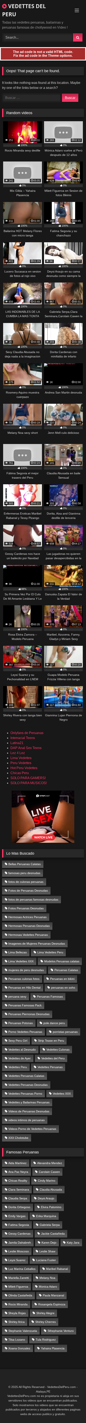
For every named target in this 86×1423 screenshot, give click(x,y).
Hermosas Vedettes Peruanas (28, 934)
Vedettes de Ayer (19, 1058)
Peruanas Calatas (66, 970)
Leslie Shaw (47, 1251)
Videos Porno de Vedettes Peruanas (32, 1128)
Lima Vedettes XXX (21, 961)
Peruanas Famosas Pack (25, 1005)
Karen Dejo (49, 1242)
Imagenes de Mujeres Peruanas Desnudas (36, 943)
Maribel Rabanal (57, 1268)
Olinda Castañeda (20, 1295)
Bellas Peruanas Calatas (24, 864)
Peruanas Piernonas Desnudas (28, 1014)
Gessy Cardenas (19, 1233)
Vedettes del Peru (53, 1058)
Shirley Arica (16, 1321)
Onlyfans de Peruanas (26, 733)
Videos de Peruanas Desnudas (28, 1111)
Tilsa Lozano (16, 1339)
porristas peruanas (65, 1031)
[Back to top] (73, 1411)
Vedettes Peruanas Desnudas (28, 1084)
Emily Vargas (16, 1216)
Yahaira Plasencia (52, 1348)
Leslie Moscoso (18, 1251)
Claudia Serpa (17, 1198)
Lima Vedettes (21, 758)
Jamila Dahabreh (19, 1242)
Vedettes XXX (62, 1093)
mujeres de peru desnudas (26, 970)
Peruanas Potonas (20, 1023)
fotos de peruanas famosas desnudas (33, 899)
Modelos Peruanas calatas (61, 961)
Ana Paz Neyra (18, 1171)
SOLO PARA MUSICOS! (28, 783)
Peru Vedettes (20, 763)
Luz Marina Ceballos (21, 1268)
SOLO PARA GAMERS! (28, 778)
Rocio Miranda (18, 1304)
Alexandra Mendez (49, 1163)
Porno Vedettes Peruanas (25, 1031)
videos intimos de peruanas (26, 1120)
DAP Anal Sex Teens (26, 748)
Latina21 (16, 743)
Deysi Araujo (46, 1198)
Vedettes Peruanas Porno (25, 1093)
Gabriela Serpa (50, 1224)
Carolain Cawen (49, 1171)
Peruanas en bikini (62, 978)
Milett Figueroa (18, 1286)
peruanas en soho (63, 987)
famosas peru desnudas (24, 873)
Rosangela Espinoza (51, 1304)
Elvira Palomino (51, 1207)
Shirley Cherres (45, 1321)
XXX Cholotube (18, 1137)
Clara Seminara (18, 1189)
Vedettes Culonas (58, 1049)
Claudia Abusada (51, 1189)
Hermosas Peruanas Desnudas (29, 925)
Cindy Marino (46, 1180)
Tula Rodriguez (46, 1339)
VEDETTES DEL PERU (24, 10)
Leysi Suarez (16, 1260)
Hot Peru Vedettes (23, 768)
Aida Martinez (17, 1163)
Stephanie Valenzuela (22, 1330)
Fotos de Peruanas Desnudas (28, 890)
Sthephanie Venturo (61, 1330)
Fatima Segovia (18, 1224)
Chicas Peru (19, 773)
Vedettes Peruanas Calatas (26, 1075)
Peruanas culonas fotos (23, 978)
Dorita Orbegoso (19, 1207)
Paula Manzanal (53, 1295)
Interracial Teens (22, 738)
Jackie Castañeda (53, 1233)
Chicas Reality (17, 1180)
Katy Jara (73, 1242)
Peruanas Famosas (50, 996)
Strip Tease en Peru (51, 1040)
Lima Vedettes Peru (50, 952)
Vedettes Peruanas (50, 1067)
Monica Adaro (48, 1286)
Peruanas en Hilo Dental (24, 987)
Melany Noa (47, 1277)
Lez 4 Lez (17, 753)
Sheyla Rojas (17, 1313)
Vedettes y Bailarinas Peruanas (28, 1102)
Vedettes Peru (17, 1067)
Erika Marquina (46, 1216)
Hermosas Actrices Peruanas (27, 917)
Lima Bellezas (17, 952)
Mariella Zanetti (18, 1277)
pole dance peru (54, 1023)
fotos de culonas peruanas (25, 881)
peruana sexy (17, 996)
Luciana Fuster (46, 1260)
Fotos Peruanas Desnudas (26, 908)
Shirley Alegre (45, 1313)
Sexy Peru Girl (17, 1040)
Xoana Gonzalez (19, 1348)
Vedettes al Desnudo (22, 1049)
